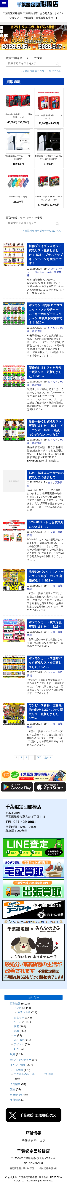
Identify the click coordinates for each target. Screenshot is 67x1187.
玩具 (49, 272)
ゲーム (18, 1022)
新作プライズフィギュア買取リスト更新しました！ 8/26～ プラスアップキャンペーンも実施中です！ (46, 254)
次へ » (47, 757)
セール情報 (16, 1070)
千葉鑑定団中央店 (33, 1140)
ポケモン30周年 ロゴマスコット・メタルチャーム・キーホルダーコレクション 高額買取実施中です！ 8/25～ (46, 314)
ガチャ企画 (24, 1012)
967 (39, 757)
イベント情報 (18, 1064)
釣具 (16, 1048)
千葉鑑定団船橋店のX (38, 1115)
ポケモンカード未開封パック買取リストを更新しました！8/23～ (45, 663)
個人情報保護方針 (48, 1168)
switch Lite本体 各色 (18, 197)
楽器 (12, 1089)
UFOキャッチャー (20, 1059)
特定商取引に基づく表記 (22, 1168)
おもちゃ (39, 272)
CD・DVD (19, 1039)
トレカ (51, 532)
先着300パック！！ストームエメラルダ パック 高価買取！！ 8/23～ (46, 576)
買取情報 (37, 331)
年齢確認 (15, 1099)
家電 (16, 1026)
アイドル (19, 1044)
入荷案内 (15, 1084)
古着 (50, 482)
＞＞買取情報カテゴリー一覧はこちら (40, 71)
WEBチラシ (17, 1094)
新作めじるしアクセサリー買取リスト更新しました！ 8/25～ (45, 372)
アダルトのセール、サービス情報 (33, 1074)
